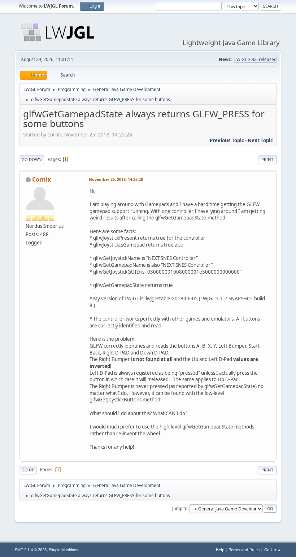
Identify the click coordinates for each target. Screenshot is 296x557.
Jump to (179, 508)
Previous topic (227, 140)
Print (267, 159)
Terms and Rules (244, 549)
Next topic (260, 140)
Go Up (28, 470)
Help (220, 549)
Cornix (41, 179)
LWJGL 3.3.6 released (255, 59)
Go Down (32, 159)
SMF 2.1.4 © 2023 (31, 550)
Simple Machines (63, 550)
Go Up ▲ (272, 549)
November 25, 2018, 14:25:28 (116, 179)
